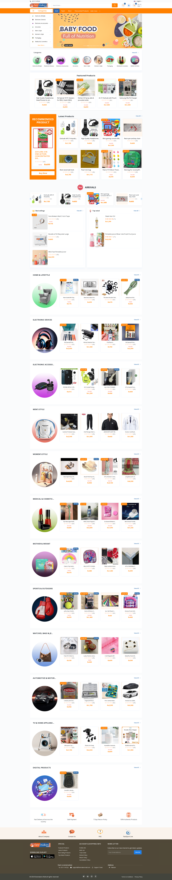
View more (41, 45)
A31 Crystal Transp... (89, 387)
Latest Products (62, 850)
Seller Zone (94, 11)
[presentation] (36, 91)
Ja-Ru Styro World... (69, 611)
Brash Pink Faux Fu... (89, 477)
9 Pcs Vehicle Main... (110, 700)
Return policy (83, 857)
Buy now (43, 173)
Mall (56, 11)
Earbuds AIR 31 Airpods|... (68, 138)
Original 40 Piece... (89, 700)
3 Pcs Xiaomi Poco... (130, 387)
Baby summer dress (110, 566)
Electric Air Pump (89, 745)
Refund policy (83, 855)
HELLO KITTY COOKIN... (89, 566)
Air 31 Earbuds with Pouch (107, 98)
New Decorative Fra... (89, 297)
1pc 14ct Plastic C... (110, 611)
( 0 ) (48, 102)
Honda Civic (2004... (130, 700)
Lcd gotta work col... (130, 477)
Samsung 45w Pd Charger (128, 98)
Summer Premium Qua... (69, 432)
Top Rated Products (64, 855)
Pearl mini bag (86, 170)
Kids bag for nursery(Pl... (132, 170)
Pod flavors (110, 342)
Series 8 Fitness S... (89, 611)
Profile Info (82, 848)
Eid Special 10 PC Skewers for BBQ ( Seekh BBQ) (65, 99)
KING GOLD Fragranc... (89, 521)
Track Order (82, 853)
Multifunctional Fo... (130, 745)
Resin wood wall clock (67, 170)
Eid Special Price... (69, 342)
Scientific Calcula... (69, 790)
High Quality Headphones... (90, 138)
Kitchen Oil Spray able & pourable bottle (86, 99)
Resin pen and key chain (132, 138)
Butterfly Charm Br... (130, 656)
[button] (60, 31)
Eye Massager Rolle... (69, 521)
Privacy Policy (138, 877)
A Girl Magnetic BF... (110, 656)
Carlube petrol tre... (69, 700)
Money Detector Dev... (89, 342)
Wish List (82, 850)
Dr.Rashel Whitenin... (110, 521)
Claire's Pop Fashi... (69, 566)
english (138, 1)
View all (134, 52)
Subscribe (137, 852)
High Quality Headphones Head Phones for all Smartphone (45, 99)
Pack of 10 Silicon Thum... (111, 170)
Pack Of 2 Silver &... (69, 656)
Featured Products (63, 848)
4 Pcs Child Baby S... (130, 566)
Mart (69, 11)
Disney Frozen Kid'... (130, 611)
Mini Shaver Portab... (130, 521)
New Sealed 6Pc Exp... (69, 297)
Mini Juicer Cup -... (69, 745)
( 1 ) (114, 219)
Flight (63, 11)
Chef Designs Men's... (89, 432)
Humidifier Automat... (110, 745)
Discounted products (82, 11)
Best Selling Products (64, 853)
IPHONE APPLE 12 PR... (69, 387)
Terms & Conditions (127, 877)
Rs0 (139, 5)
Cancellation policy (84, 860)
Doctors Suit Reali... (130, 432)
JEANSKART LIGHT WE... (110, 432)
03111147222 (36, 1)
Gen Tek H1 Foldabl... (110, 387)
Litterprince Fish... (130, 297)
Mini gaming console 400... (111, 138)
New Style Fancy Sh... (69, 477)
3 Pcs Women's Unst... (110, 477)
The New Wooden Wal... (110, 297)
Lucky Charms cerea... (89, 656)
